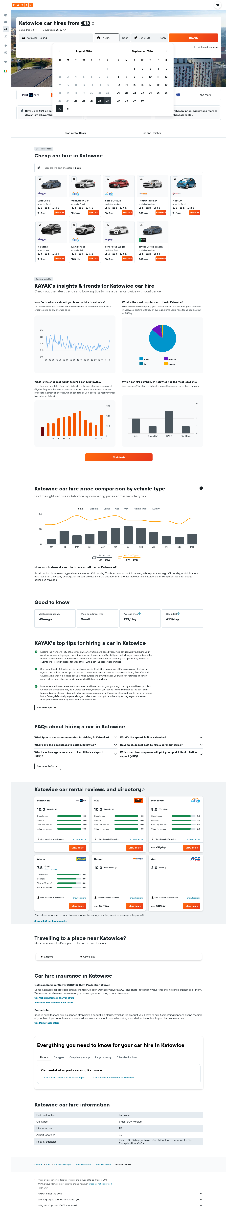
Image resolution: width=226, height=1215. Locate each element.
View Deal (59, 212)
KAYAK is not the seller (50, 1193)
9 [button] (60, 84)
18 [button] (76, 92)
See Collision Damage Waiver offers (54, 997)
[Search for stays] (5, 22)
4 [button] (76, 76)
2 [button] (60, 76)
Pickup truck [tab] (140, 508)
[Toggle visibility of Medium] (170, 359)
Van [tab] (126, 508)
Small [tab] (81, 508)
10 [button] (68, 84)
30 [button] (60, 108)
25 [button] (75, 100)
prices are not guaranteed (100, 1184)
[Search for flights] (5, 15)
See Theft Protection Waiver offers (53, 1002)
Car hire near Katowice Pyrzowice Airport (114, 1077)
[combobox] (28, 29)
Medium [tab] (94, 508)
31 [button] (68, 108)
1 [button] (107, 68)
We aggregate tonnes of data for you (59, 1199)
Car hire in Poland (83, 1164)
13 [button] (91, 84)
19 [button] (84, 92)
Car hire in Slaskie (103, 1164)
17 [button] (68, 92)
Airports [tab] (44, 1057)
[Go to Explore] (5, 45)
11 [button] (76, 84)
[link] (119, 457)
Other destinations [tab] (127, 1057)
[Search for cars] (5, 29)
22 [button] (107, 92)
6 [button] (91, 76)
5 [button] (84, 76)
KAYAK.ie (38, 1164)
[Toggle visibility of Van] (143, 364)
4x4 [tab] (117, 508)
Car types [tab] (59, 1057)
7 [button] (99, 76)
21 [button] (99, 92)
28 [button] (99, 100)
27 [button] (91, 100)
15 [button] (107, 84)
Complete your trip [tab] (79, 1057)
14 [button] (99, 84)
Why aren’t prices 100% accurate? (57, 1205)
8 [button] (107, 76)
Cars (48, 1164)
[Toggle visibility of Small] (144, 359)
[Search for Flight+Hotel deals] (5, 36)
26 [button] (83, 100)
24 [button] (67, 100)
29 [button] (107, 100)
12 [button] (84, 84)
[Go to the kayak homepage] (22, 5)
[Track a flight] (5, 52)
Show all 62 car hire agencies (50, 921)
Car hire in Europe (62, 1164)
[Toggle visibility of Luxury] (169, 364)
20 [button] (91, 92)
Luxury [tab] (155, 508)
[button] (5, 5)
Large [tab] (107, 508)
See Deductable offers (46, 1022)
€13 (85, 23)
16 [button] (60, 92)
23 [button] (59, 100)
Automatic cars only (208, 47)
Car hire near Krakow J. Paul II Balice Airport (64, 1077)
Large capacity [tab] (103, 1057)
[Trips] (5, 62)
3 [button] (68, 76)
